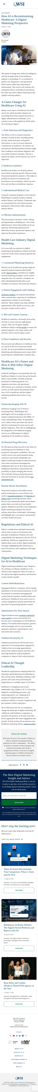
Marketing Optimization (16, 916)
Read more (19, 890)
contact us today (30, 724)
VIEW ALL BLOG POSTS (11, 839)
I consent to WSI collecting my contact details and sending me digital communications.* (20, 808)
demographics (12, 273)
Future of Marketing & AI (19, 860)
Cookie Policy (23, 1084)
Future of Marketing (5, 12)
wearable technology (15, 496)
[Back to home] (19, 4)
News (19, 972)
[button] (4, 4)
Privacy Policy (14, 1084)
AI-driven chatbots (8, 295)
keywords (22, 327)
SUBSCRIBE (19, 802)
